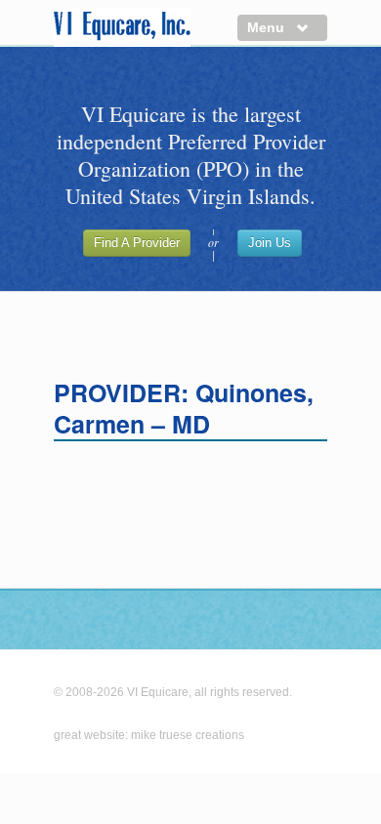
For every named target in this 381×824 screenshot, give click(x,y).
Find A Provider (137, 242)
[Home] (122, 27)
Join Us (269, 242)
